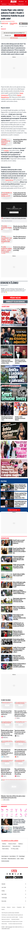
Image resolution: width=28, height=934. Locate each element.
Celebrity (4, 843)
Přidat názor (15, 297)
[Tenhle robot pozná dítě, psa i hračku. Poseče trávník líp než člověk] (6, 568)
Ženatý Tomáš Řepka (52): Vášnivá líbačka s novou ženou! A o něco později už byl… (19, 550)
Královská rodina (16, 846)
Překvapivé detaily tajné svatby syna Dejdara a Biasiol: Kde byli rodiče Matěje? (18, 559)
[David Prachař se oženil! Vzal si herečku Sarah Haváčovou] (6, 543)
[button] (9, 877)
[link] (7, 874)
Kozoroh (16, 816)
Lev (21, 811)
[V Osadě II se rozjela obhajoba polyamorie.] (4, 23)
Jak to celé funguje (14, 37)
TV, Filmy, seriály (14, 848)
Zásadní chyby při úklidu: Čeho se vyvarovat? (19, 574)
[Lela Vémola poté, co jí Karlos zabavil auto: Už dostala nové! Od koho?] (6, 625)
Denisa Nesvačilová (12, 858)
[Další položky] (26, 4)
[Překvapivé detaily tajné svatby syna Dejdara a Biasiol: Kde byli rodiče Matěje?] (6, 559)
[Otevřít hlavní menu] (1, 1)
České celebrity (5, 848)
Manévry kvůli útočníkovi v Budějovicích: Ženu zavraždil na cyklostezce (19, 665)
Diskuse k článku (9, 282)
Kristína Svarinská (5, 861)
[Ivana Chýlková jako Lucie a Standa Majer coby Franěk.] (14, 23)
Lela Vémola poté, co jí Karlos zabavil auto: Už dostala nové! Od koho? (18, 624)
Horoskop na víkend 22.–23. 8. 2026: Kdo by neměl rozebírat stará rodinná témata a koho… (19, 829)
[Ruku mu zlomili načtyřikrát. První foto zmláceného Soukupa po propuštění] (6, 658)
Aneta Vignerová (4, 856)
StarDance (20, 843)
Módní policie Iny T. (6, 846)
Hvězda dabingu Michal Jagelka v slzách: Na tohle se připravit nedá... (19, 640)
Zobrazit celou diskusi (15, 301)
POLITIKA (4, 481)
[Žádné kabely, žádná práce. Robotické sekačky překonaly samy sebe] (6, 601)
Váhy (2, 816)
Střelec (12, 816)
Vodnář (21, 816)
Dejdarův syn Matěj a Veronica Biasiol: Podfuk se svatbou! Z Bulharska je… (19, 591)
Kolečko (6, 150)
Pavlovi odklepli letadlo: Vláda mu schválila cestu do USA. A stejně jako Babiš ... (20, 487)
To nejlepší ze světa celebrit (9, 840)
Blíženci (11, 811)
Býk (7, 811)
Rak (16, 811)
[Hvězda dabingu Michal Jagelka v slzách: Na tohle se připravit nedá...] (6, 642)
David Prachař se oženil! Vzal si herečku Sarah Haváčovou (19, 541)
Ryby (25, 816)
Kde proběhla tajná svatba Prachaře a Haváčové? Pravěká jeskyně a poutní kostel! (19, 584)
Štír (7, 816)
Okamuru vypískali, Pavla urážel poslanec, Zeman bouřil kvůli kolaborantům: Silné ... (21, 495)
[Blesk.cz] (13, 1)
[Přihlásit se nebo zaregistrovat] (26, 1)
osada (18, 858)
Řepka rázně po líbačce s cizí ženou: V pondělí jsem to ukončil (19, 608)
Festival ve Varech (12, 843)
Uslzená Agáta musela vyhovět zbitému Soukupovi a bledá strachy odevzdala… (19, 617)
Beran (2, 811)
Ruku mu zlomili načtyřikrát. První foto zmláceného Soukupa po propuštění (19, 658)
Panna (26, 811)
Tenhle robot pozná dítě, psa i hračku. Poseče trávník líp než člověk (19, 566)
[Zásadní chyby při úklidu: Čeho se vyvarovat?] (6, 576)
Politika (2, 490)
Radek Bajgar (9, 180)
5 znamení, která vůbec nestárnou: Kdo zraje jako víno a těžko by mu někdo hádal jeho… (19, 821)
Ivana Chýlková (12, 856)
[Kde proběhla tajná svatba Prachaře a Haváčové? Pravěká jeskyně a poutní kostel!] (6, 585)
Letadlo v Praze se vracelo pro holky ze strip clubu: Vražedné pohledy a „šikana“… (19, 649)
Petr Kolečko (4, 858)
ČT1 (17, 856)
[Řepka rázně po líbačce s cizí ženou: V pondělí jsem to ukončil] (6, 609)
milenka (22, 858)
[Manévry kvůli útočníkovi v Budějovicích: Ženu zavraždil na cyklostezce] (6, 666)
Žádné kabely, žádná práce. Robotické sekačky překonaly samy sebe (19, 600)
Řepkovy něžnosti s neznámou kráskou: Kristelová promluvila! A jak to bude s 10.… (19, 633)
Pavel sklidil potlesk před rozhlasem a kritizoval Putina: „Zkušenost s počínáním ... (21, 504)
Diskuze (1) (3, 28)
